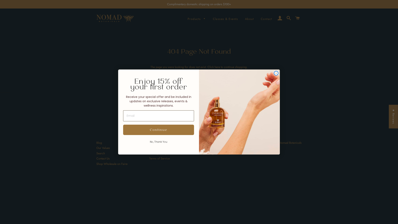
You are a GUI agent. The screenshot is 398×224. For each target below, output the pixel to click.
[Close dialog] (276, 73)
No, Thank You (158, 142)
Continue (158, 129)
